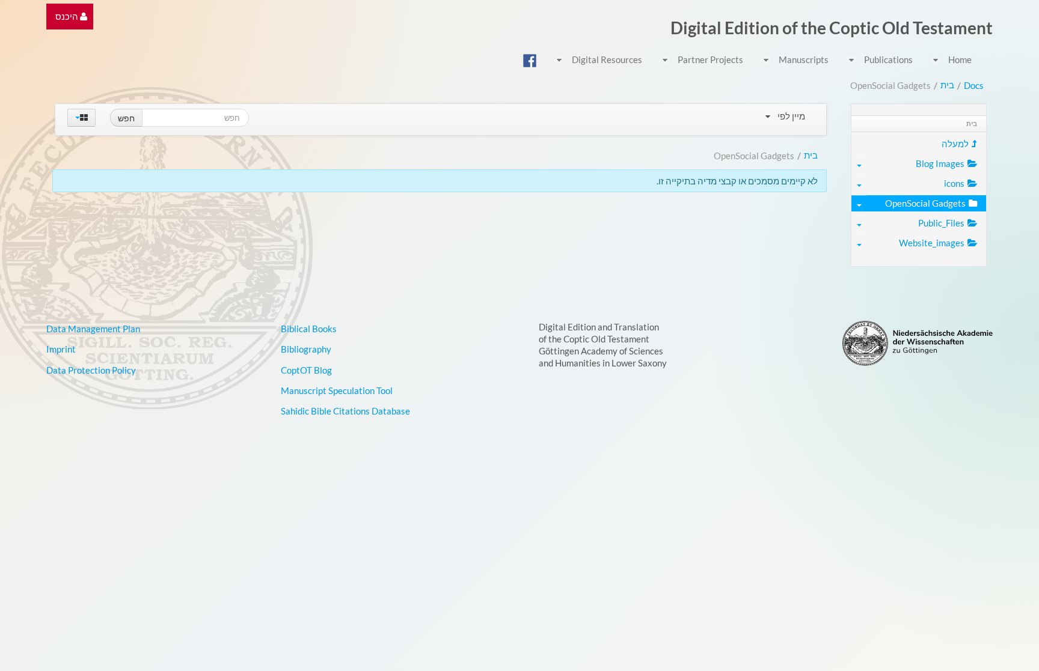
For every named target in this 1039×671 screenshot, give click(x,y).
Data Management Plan (93, 328)
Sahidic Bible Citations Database (345, 410)
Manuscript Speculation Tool (337, 390)
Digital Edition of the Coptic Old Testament (831, 27)
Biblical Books (309, 328)
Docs (974, 85)
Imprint (61, 349)
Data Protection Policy (91, 370)
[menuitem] (71, 16)
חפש (126, 118)
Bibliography (306, 349)
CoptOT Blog (306, 370)
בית (947, 84)
